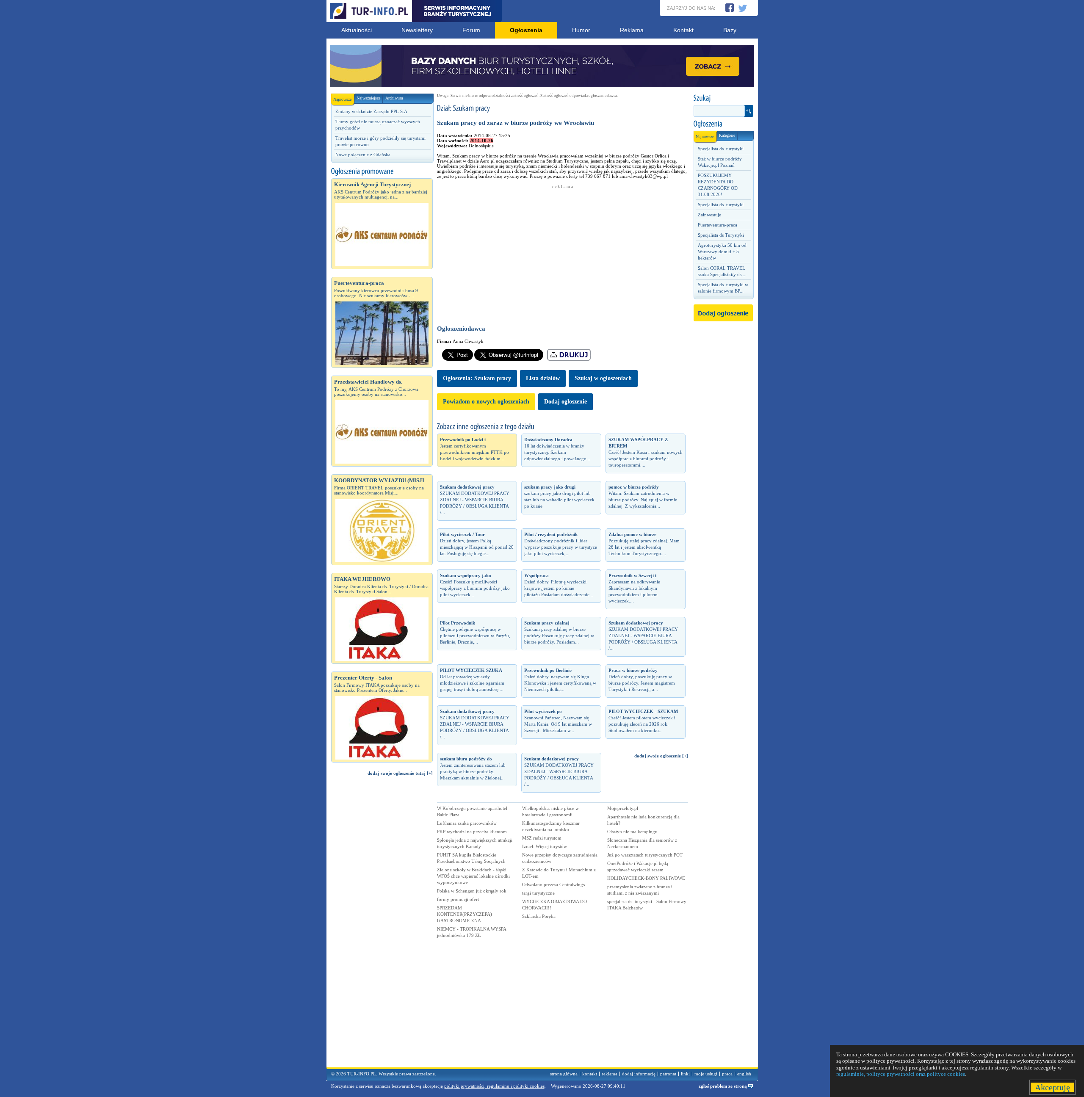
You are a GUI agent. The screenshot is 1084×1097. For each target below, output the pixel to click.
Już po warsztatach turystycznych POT (645, 854)
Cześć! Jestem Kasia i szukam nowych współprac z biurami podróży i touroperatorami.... (645, 452)
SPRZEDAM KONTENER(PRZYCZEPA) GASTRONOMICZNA (464, 914)
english (744, 1073)
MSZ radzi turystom (541, 837)
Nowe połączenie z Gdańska (362, 154)
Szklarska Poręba (539, 916)
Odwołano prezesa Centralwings (553, 884)
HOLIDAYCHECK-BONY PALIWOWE (646, 878)
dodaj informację (638, 1073)
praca (727, 1073)
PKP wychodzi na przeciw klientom (472, 831)
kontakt (589, 1073)
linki (685, 1073)
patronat (668, 1073)
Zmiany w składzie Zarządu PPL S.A (371, 111)
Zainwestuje (709, 214)
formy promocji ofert (458, 899)
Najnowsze (342, 99)
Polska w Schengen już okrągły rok (471, 890)
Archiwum (394, 98)
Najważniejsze (368, 98)
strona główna (564, 1073)
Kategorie (727, 135)
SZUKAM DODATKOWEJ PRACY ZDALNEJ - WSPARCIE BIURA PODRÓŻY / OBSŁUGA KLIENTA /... (474, 499)
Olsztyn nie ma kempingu (632, 831)
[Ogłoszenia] (723, 124)
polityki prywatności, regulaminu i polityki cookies (494, 1086)
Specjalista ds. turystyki (721, 148)
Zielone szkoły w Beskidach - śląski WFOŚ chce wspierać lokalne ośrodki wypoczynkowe (473, 876)
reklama (609, 1073)
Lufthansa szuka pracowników (467, 823)
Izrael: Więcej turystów (544, 846)
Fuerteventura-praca (717, 224)
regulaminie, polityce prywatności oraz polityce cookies (900, 1074)
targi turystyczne (538, 892)
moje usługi (705, 1073)
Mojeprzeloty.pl (622, 808)
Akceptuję (1052, 1087)
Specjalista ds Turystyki (721, 235)
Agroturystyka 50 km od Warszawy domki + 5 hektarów (722, 251)
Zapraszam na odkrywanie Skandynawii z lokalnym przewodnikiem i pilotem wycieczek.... (634, 588)
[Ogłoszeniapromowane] (382, 171)
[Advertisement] (382, 926)
